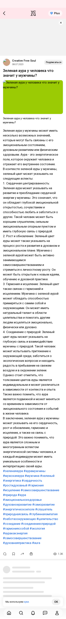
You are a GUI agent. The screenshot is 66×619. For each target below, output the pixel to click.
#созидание (11, 524)
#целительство (47, 519)
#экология (37, 528)
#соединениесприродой (38, 524)
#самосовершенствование (40, 490)
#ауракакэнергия (15, 533)
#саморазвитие (43, 504)
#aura (36, 543)
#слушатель (43, 509)
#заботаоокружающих (19, 519)
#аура (22, 495)
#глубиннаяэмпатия (43, 514)
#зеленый (47, 476)
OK (56, 602)
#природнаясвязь (15, 514)
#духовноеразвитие (17, 504)
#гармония (36, 485)
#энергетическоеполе (18, 509)
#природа (10, 495)
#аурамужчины (34, 471)
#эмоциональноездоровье (22, 500)
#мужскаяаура (13, 476)
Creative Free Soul (24, 60)
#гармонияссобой (16, 528)
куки (26, 601)
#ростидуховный (15, 485)
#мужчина (32, 476)
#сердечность (32, 480)
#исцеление (11, 490)
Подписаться (53, 62)
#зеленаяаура (13, 471)
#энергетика (12, 480)
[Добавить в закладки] (13, 553)
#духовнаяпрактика (17, 543)
